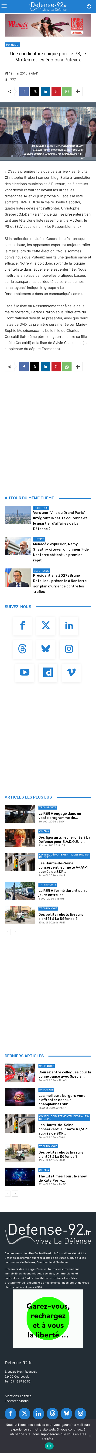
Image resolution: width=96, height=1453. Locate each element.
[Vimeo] (71, 673)
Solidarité (46, 1066)
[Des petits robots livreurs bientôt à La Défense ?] (20, 915)
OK (49, 1446)
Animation (46, 1089)
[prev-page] (7, 932)
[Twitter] (45, 626)
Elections (41, 570)
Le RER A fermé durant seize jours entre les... (63, 893)
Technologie (48, 908)
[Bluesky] (45, 649)
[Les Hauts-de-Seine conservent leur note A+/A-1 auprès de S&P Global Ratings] (20, 862)
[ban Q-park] (48, 1318)
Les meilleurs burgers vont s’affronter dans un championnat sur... (61, 1100)
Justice (39, 539)
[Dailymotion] (48, 673)
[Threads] (22, 649)
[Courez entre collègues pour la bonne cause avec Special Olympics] (20, 1073)
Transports (47, 807)
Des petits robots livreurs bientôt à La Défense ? (60, 916)
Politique (12, 44)
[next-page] (15, 932)
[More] (78, 91)
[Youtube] (24, 673)
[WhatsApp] (67, 91)
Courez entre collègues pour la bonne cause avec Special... (64, 1074)
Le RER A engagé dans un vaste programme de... (59, 815)
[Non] (90, 1436)
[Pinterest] (56, 91)
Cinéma (44, 831)
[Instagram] (69, 649)
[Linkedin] (45, 91)
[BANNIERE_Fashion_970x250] (48, 25)
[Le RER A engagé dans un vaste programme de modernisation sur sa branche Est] (20, 814)
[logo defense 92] (48, 6)
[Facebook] (24, 91)
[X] (34, 91)
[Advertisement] (48, 426)
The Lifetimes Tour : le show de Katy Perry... (62, 1178)
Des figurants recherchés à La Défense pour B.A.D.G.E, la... (64, 839)
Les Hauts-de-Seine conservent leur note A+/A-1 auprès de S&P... (63, 867)
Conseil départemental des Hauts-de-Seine (64, 856)
